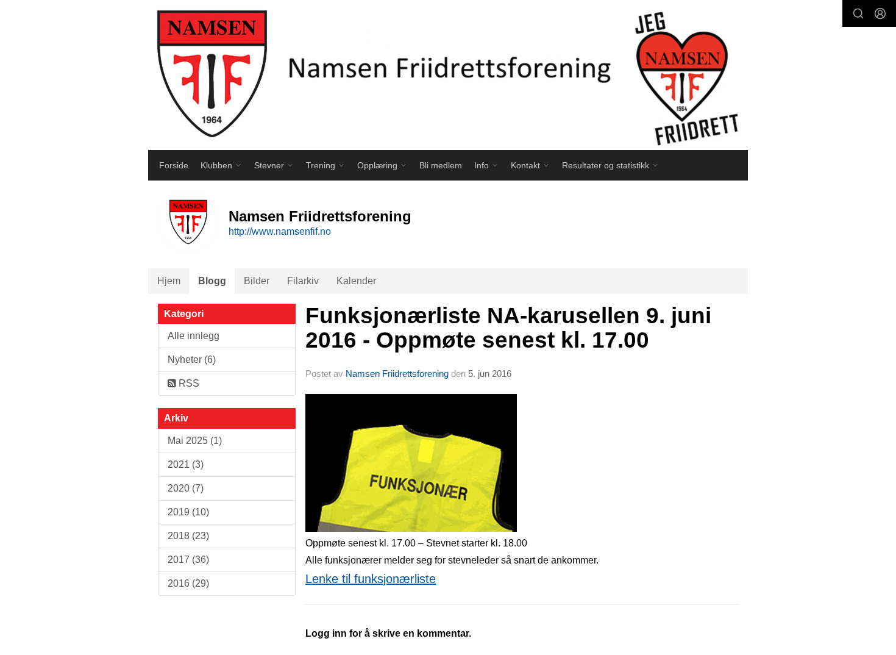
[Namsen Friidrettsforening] (448, 75)
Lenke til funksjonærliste (370, 578)
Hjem (168, 281)
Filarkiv (303, 281)
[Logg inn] (880, 13)
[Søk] (858, 13)
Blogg (212, 281)
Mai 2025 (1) (195, 440)
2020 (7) (186, 488)
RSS (187, 383)
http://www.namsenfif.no (280, 231)
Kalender (356, 281)
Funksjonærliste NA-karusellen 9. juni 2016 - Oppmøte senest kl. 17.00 (508, 328)
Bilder (256, 281)
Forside (173, 165)
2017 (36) (188, 559)
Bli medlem (440, 165)
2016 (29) (188, 583)
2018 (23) (188, 536)
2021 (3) (186, 464)
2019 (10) (188, 512)
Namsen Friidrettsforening (397, 373)
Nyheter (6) (192, 359)
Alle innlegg (193, 336)
